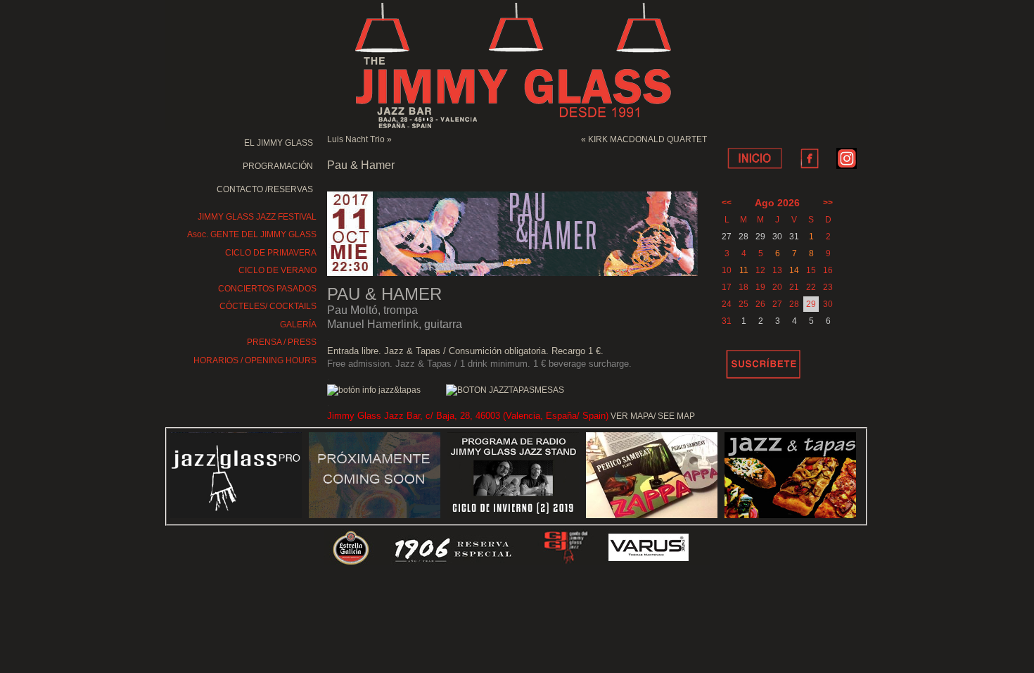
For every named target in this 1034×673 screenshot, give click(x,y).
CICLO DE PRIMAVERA (271, 253)
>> (828, 203)
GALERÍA (298, 324)
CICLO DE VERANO (277, 270)
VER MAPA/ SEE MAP (653, 416)
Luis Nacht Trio (356, 139)
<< (727, 203)
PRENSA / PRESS (282, 342)
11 (743, 270)
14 (794, 270)
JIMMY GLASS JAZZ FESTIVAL (257, 217)
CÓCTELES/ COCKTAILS (268, 306)
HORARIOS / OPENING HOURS (255, 360)
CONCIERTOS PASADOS (267, 289)
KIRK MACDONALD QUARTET (647, 139)
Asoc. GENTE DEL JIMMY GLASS (252, 234)
